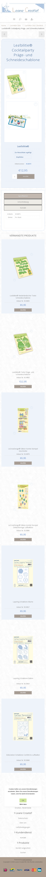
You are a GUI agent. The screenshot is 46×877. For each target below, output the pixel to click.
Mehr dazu (23, 804)
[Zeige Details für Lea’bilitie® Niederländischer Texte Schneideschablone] (23, 267)
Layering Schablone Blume (23, 602)
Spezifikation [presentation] (23, 196)
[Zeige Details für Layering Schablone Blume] (23, 573)
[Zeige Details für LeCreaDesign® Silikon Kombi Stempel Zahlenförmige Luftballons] (23, 497)
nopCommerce (27, 860)
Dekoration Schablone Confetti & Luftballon (23, 755)
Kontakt (23, 837)
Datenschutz (23, 818)
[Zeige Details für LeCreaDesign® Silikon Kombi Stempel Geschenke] (23, 420)
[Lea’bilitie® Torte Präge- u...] (4, 34)
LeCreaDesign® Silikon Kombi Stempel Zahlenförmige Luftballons (23, 526)
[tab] (23, 196)
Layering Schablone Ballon (23, 678)
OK (23, 800)
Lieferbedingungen (23, 827)
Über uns (23, 823)
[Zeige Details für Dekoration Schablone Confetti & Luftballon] (23, 726)
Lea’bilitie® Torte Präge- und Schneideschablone (23, 373)
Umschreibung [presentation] (23, 202)
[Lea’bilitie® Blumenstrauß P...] (42, 34)
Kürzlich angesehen (23, 848)
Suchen (23, 852)
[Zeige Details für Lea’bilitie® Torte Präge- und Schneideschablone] (23, 343)
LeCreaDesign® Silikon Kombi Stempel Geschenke (23, 450)
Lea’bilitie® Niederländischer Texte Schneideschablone (23, 296)
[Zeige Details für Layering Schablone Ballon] (23, 650)
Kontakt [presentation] (23, 208)
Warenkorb (26, 19)
